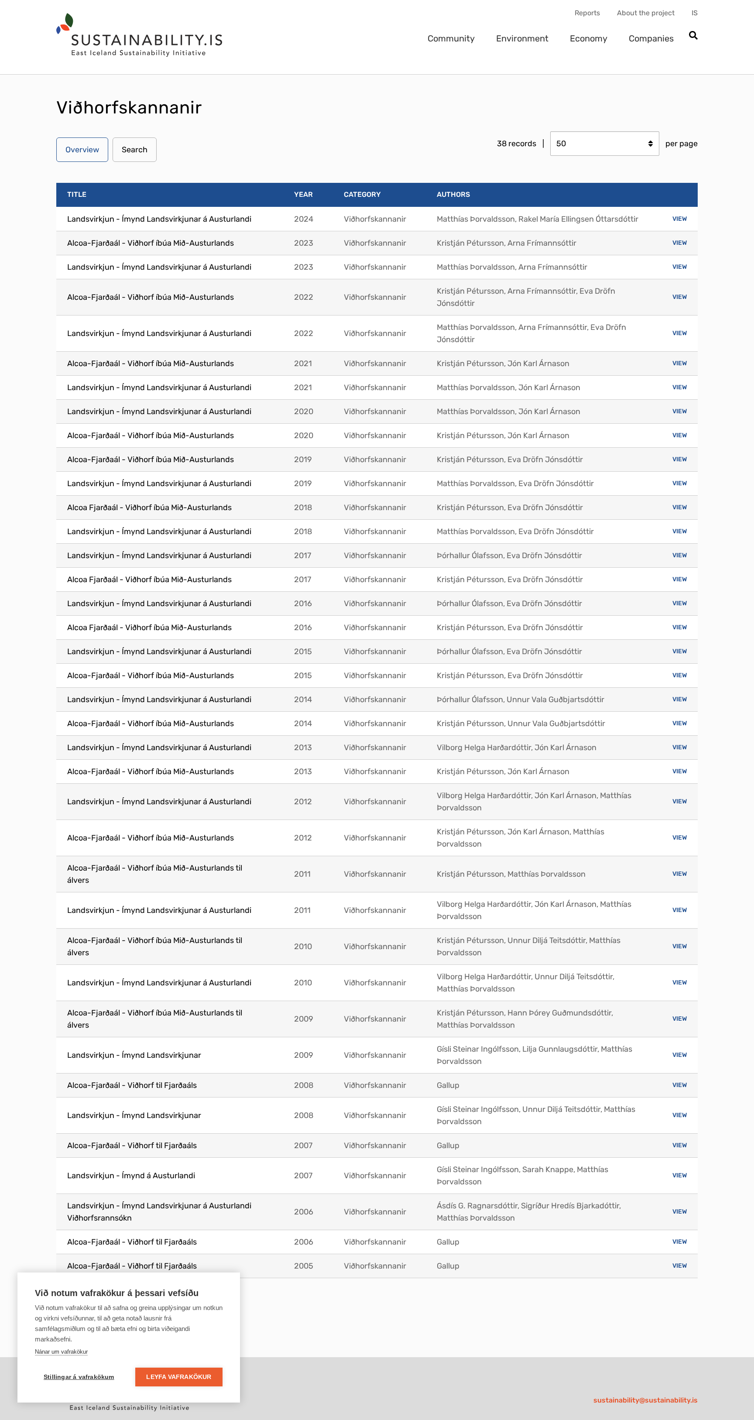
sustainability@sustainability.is (645, 1400)
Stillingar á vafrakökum (79, 1377)
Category (362, 194)
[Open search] (693, 36)
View (679, 219)
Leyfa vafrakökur (178, 1377)
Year (303, 194)
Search (134, 149)
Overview (82, 149)
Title (76, 194)
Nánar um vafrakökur (61, 1351)
